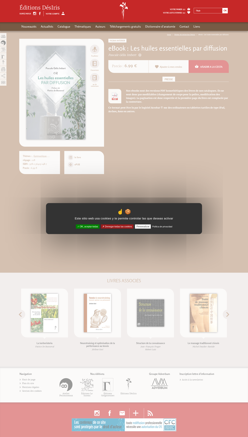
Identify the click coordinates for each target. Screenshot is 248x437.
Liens (196, 26)
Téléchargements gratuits (125, 26)
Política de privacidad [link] (162, 226)
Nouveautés (28, 26)
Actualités (47, 26)
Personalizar (142, 226)
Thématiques (82, 26)
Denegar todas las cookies (118, 226)
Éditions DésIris (40, 7)
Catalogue (64, 26)
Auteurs (100, 26)
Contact (184, 26)
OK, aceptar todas (88, 226)
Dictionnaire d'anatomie (160, 26)
